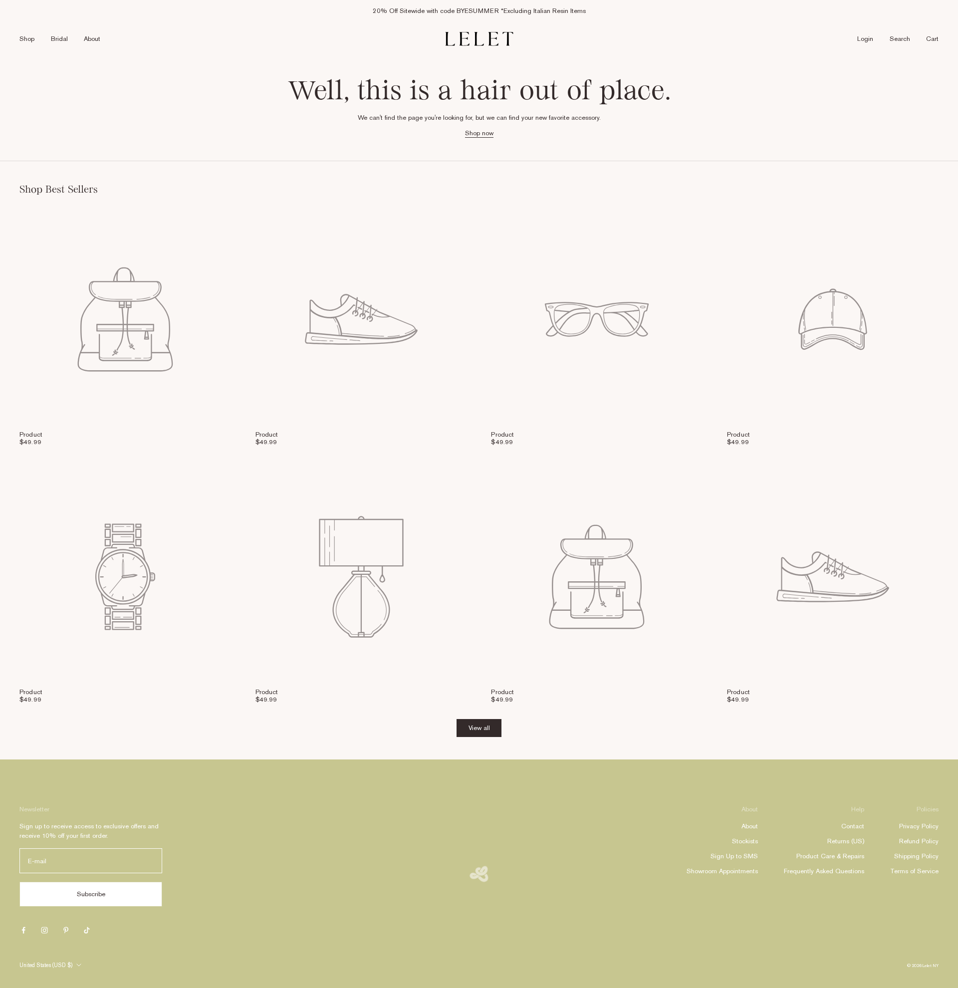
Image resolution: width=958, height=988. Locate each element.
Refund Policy (919, 841)
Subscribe (91, 894)
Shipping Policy (916, 856)
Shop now (479, 133)
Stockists (745, 841)
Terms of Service (914, 871)
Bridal (59, 38)
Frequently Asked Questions (824, 871)
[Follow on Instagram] (44, 930)
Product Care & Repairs (830, 856)
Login (865, 38)
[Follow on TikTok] (87, 930)
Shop (26, 38)
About (92, 38)
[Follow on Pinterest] (66, 930)
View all (479, 728)
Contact (852, 826)
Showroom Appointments (722, 871)
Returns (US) (845, 841)
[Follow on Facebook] (23, 930)
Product (30, 434)
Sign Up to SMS (734, 856)
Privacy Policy (919, 826)
